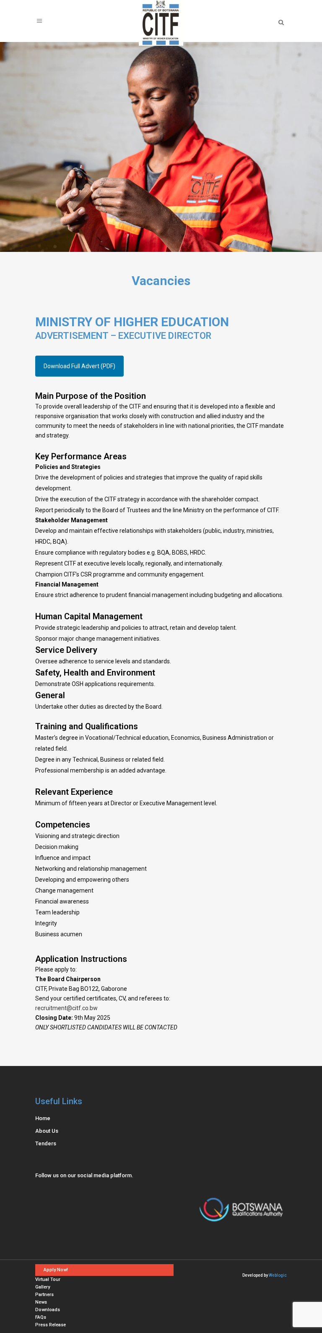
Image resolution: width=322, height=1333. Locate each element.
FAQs (40, 1317)
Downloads (47, 1309)
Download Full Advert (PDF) (79, 366)
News (41, 1302)
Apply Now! (56, 1270)
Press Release (50, 1325)
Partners (44, 1294)
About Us (46, 1131)
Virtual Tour (47, 1279)
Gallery (42, 1287)
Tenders (45, 1143)
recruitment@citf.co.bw (66, 1008)
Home (42, 1118)
